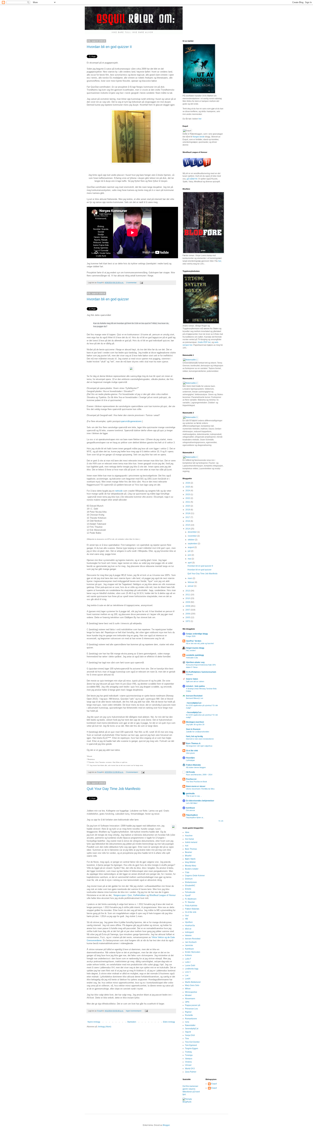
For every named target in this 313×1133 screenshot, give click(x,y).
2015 (188, 525)
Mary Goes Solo (192, 985)
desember (192, 532)
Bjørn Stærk (190, 859)
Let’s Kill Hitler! (191, 803)
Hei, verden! (191, 650)
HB (186, 919)
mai (190, 559)
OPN (187, 1002)
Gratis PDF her (204, 342)
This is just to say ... (194, 796)
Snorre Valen (192, 679)
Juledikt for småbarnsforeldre (197, 732)
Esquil (214, 1084)
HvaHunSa (190, 925)
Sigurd (188, 1032)
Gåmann (189, 674)
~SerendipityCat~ (194, 703)
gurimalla (190, 793)
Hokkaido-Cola (192, 658)
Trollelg (188, 1052)
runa (187, 1022)
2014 (188, 529)
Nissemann (190, 998)
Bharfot (188, 856)
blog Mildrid (190, 862)
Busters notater (191, 869)
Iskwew (188, 935)
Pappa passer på (192, 1005)
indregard (189, 932)
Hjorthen (189, 922)
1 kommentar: (131, 283)
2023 (188, 494)
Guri (187, 915)
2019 (188, 510)
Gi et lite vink (192, 750)
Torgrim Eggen (191, 1048)
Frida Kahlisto (191, 905)
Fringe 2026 (190, 636)
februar (191, 582)
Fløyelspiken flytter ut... (195, 817)
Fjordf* (188, 895)
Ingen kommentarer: (134, 1011)
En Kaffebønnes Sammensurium (201, 672)
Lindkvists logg (191, 969)
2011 (188, 594)
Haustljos (190, 758)
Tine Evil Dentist (192, 1042)
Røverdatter (190, 1025)
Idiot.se (188, 929)
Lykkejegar (190, 760)
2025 (188, 487)
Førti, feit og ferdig (194, 736)
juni (190, 555)
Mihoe (188, 988)
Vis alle (220, 821)
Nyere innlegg (94, 1022)
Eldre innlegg (169, 1022)
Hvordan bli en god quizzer (108, 299)
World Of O (190, 1068)
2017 (188, 517)
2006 (188, 614)
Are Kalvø (189, 839)
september (193, 543)
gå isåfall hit (192, 179)
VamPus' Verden (193, 641)
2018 (188, 513)
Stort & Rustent (193, 729)
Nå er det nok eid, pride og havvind (200, 643)
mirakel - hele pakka (195, 686)
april (190, 563)
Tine (187, 1038)
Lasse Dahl (190, 965)
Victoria (188, 1062)
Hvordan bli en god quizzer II (109, 47)
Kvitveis (188, 955)
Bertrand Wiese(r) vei (194, 698)
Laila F (188, 959)
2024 (188, 490)
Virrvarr (188, 1065)
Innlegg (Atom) (104, 1026)
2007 (188, 610)
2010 (188, 598)
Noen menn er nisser (195, 786)
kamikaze (190, 808)
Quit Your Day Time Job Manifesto (113, 789)
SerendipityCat (191, 1028)
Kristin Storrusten (192, 952)
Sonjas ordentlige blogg (197, 634)
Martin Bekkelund (193, 982)
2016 (188, 521)
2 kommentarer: (132, 772)
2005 (188, 617)
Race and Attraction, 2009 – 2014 (199, 775)
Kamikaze (189, 949)
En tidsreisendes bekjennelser (200, 801)
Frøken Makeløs (193, 765)
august (191, 547)
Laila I (187, 962)
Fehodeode (190, 892)
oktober (191, 540)
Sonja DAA (190, 1035)
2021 (188, 502)
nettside (119, 491)
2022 (188, 498)
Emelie (188, 889)
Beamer (188, 852)
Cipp (187, 872)
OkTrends (190, 772)
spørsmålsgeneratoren (131, 421)
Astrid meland (191, 842)
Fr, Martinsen (190, 899)
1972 (188, 621)
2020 (188, 506)
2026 (188, 483)
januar (191, 586)
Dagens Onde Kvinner (195, 875)
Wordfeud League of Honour (162, 895)
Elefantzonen (191, 882)
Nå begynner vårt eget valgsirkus (199, 746)
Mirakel (188, 995)
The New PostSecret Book (196, 782)
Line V (188, 972)
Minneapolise (191, 992)
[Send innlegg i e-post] (141, 283)
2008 (188, 606)
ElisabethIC (190, 885)
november (192, 536)
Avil (186, 846)
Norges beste (199, 137)
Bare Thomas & (193, 743)
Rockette (189, 1015)
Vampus (188, 1058)
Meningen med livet (195, 722)
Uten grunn (190, 753)
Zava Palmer (190, 1072)
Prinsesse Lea (191, 1009)
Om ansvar (190, 810)
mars (190, 578)
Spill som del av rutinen (195, 681)
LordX (187, 979)
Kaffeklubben (139, 895)
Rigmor (188, 1012)
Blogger (166, 1125)
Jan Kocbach (191, 942)
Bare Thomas (191, 849)
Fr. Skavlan (190, 902)
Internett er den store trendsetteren (200, 739)
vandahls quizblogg (195, 655)
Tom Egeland (191, 1045)
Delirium (189, 879)
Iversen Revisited (194, 696)
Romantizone (191, 1018)
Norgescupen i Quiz (122, 895)
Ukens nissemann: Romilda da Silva (200, 789)
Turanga (189, 1055)
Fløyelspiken (192, 815)
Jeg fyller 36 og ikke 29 (195, 724)
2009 (188, 602)
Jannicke (189, 945)
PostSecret (191, 779)
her (200, 119)
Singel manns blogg (195, 648)
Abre (187, 832)
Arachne (189, 835)
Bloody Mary (190, 865)
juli (189, 551)
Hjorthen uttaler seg (195, 662)
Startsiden (131, 1022)
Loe (186, 975)
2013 (188, 591)
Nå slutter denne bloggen (196, 767)
